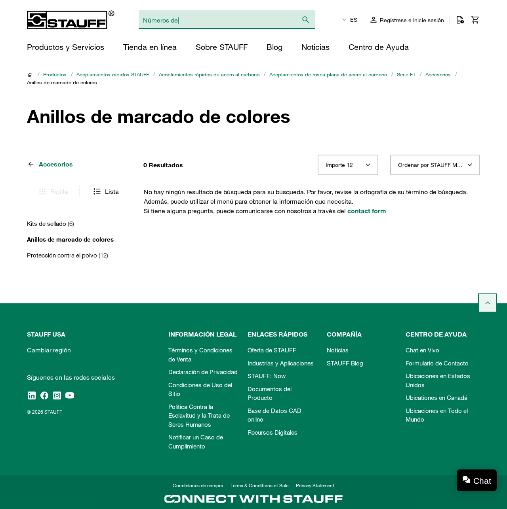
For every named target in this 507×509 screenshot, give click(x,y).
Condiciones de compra (198, 485)
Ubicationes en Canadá (436, 397)
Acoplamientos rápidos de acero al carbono (209, 74)
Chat (482, 480)
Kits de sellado (50, 223)
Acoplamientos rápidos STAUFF (112, 74)
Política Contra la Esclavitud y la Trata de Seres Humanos (199, 415)
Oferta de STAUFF (272, 350)
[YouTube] (69, 395)
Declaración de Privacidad (203, 371)
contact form (366, 211)
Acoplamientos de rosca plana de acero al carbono (328, 74)
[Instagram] (57, 395)
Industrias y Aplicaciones (281, 363)
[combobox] (348, 165)
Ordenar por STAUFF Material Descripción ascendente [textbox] (435, 164)
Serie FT (406, 74)
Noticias (338, 350)
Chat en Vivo (422, 350)
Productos (55, 74)
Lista (112, 191)
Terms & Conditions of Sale (259, 485)
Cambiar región (49, 350)
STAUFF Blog (345, 363)
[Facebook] (44, 395)
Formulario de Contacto (437, 363)
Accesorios (438, 74)
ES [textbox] (353, 19)
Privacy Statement (315, 485)
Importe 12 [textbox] (339, 164)
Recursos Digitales (272, 432)
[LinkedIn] (31, 395)
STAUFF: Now (267, 375)
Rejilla (59, 191)
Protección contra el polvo (67, 255)
